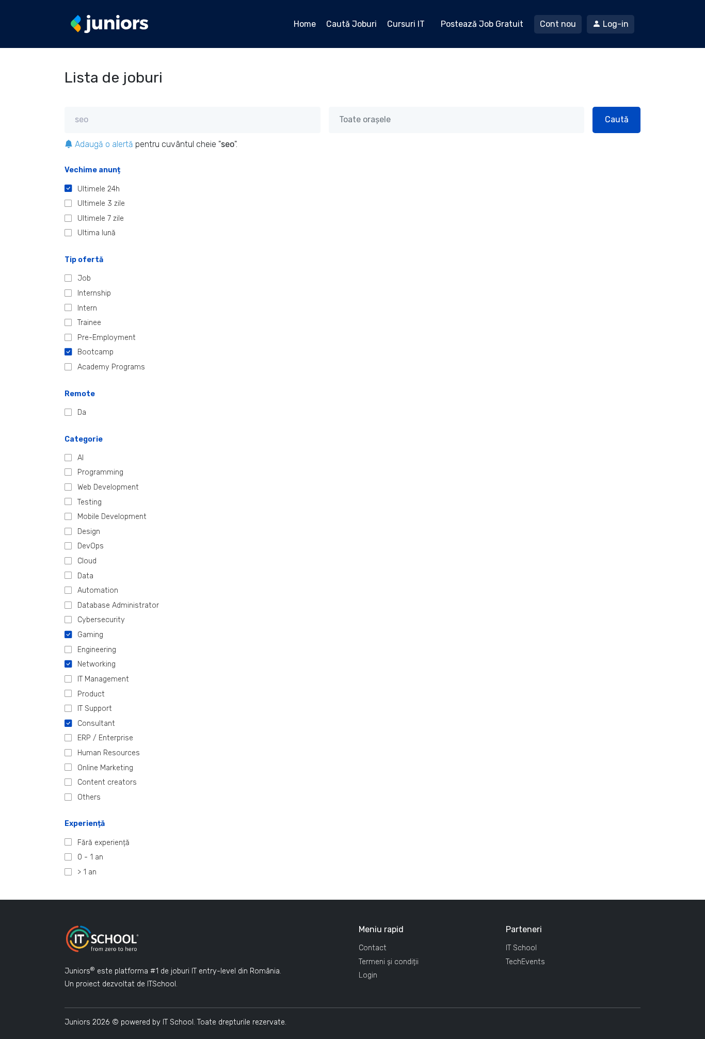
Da (81, 412)
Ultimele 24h (98, 189)
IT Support (94, 708)
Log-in (615, 24)
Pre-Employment (106, 337)
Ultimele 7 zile (100, 218)
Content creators (107, 782)
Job (84, 278)
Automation (97, 590)
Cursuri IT (406, 24)
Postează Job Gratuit (482, 24)
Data (85, 576)
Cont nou (558, 24)
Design (88, 531)
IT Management (103, 679)
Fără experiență (103, 842)
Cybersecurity (101, 619)
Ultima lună (96, 233)
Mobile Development (112, 516)
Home (305, 24)
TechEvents (525, 961)
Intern (87, 308)
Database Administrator (118, 605)
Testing (89, 502)
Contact (373, 948)
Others (89, 797)
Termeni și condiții (389, 961)
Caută (617, 119)
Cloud (87, 561)
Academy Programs (111, 367)
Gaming (90, 634)
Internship (94, 293)
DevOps (90, 546)
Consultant (96, 723)
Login (368, 975)
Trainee (89, 322)
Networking (96, 664)
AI (80, 457)
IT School (521, 948)
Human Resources (108, 753)
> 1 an (87, 872)
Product (91, 694)
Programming (100, 472)
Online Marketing (105, 768)
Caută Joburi (351, 24)
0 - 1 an (90, 857)
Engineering (96, 649)
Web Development (108, 487)
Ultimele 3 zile (101, 203)
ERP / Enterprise (105, 738)
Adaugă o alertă (103, 144)
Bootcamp (95, 352)
